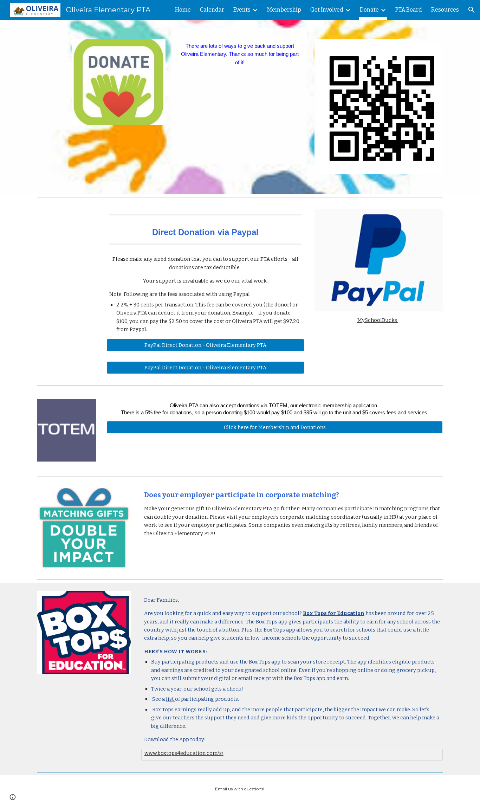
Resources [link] (445, 9)
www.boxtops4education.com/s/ (183, 753)
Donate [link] (369, 9)
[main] (240, 54)
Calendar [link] (212, 9)
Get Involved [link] (326, 9)
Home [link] (183, 9)
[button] (471, 9)
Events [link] (242, 9)
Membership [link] (284, 9)
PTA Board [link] (408, 9)
